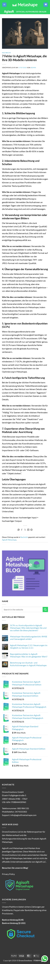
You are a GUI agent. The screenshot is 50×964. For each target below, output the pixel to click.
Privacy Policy (8, 874)
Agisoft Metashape (9, 540)
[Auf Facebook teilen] (22, 530)
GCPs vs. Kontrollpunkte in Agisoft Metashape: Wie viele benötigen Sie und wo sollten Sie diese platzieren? (28, 628)
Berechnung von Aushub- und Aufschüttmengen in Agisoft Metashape (28, 663)
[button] (4, 5)
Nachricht (6, 53)
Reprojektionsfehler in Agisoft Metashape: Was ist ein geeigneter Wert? (28, 655)
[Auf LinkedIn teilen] (28, 530)
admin (33, 67)
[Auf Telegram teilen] (31, 530)
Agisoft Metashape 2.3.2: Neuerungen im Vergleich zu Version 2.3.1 (28, 646)
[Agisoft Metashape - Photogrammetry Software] (25, 4)
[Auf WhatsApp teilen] (18, 530)
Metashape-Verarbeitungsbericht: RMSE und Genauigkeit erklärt (28, 637)
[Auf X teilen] (25, 530)
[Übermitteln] (45, 609)
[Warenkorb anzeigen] (45, 5)
